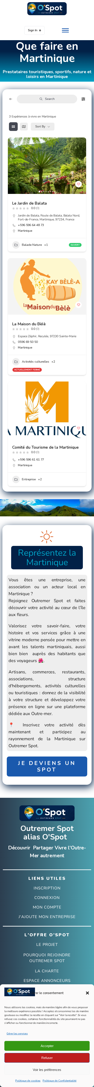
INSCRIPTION (47, 888)
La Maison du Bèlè (29, 324)
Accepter (47, 1046)
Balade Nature (32, 245)
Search (49, 99)
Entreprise (29, 479)
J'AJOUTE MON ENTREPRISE (47, 917)
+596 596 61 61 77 (31, 460)
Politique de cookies (27, 1080)
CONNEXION (47, 898)
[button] (87, 993)
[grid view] (13, 126)
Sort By (40, 126)
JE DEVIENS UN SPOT (47, 766)
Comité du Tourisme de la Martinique (45, 447)
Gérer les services (17, 1033)
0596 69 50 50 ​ (28, 342)
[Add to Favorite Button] (78, 184)
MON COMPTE (47, 907)
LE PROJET (47, 945)
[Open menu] (65, 30)
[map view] (23, 126)
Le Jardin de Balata (29, 203)
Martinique (25, 231)
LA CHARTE (47, 971)
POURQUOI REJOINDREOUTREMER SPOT (47, 957)
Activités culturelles (35, 362)
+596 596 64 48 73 (31, 225)
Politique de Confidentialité (59, 1080)
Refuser (47, 1058)
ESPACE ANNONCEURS (47, 981)
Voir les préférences (47, 1070)
